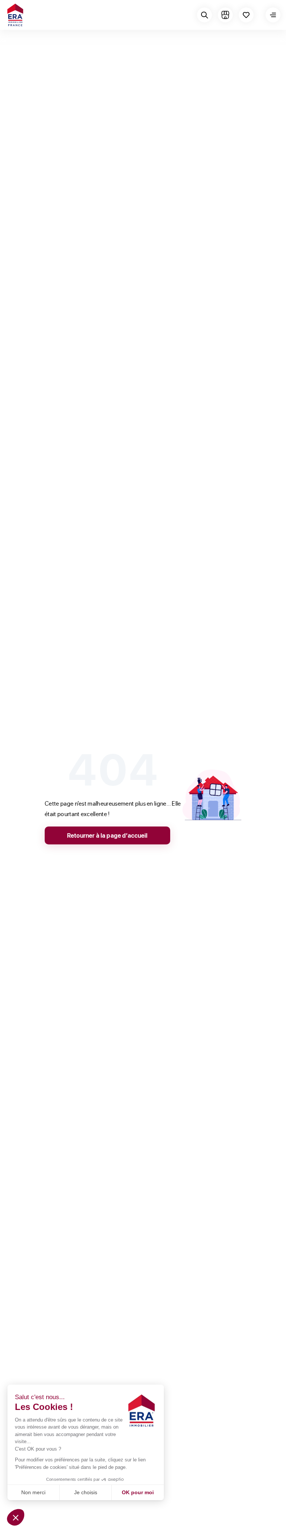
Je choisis (85, 1492)
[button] (16, 1517)
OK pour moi (138, 1492)
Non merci (33, 1492)
